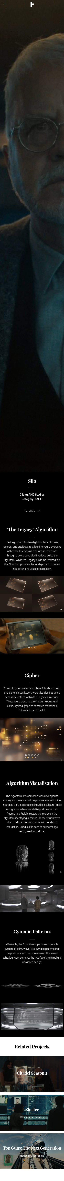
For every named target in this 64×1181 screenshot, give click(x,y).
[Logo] (32, 5)
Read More (31, 511)
